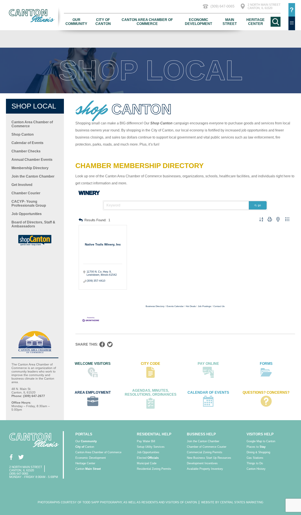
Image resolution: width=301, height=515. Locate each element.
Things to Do (255, 463)
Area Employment (93, 392)
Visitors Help (260, 434)
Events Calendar (175, 306)
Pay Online (208, 363)
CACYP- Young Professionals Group (28, 203)
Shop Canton (22, 134)
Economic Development (198, 22)
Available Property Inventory (205, 468)
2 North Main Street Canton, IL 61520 (264, 6)
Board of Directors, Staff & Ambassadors (33, 224)
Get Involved (21, 185)
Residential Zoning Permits (154, 468)
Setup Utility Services (151, 446)
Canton (84, 446)
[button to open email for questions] (291, 10)
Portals (83, 434)
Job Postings (204, 306)
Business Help (201, 434)
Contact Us (219, 306)
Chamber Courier (25, 193)
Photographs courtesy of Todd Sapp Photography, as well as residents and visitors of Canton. (118, 502)
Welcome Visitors (93, 363)
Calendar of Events (27, 143)
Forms (266, 363)
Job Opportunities (26, 214)
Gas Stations (255, 457)
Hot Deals (191, 306)
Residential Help (154, 434)
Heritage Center (255, 22)
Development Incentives (202, 463)
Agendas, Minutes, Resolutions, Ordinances (151, 392)
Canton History (256, 468)
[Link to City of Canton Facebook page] (11, 457)
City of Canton (103, 22)
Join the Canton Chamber (32, 176)
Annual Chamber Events (31, 159)
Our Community (76, 22)
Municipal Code (146, 463)
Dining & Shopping (258, 452)
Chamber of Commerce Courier (206, 446)
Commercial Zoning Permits (204, 452)
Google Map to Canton (261, 441)
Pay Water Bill (146, 441)
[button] (81, 220)
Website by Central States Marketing (232, 502)
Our (86, 441)
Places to (256, 446)
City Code (150, 363)
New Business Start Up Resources (209, 457)
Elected (148, 457)
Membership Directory (29, 168)
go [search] (259, 205)
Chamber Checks (26, 151)
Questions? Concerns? (266, 392)
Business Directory (155, 306)
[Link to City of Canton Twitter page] (21, 457)
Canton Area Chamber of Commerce (147, 22)
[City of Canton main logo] (35, 15)
